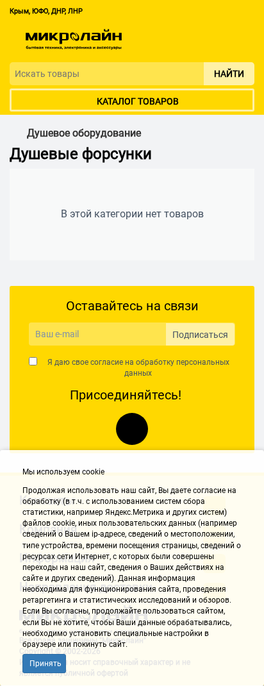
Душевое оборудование (84, 133)
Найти (229, 74)
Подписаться (200, 335)
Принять (45, 663)
